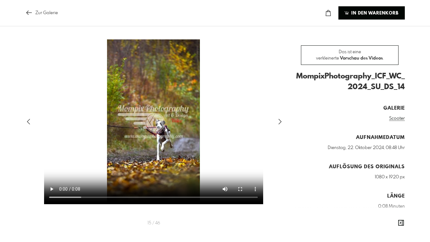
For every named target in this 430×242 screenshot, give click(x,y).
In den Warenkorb (374, 13)
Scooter (397, 118)
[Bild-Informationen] (401, 223)
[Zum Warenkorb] (328, 13)
